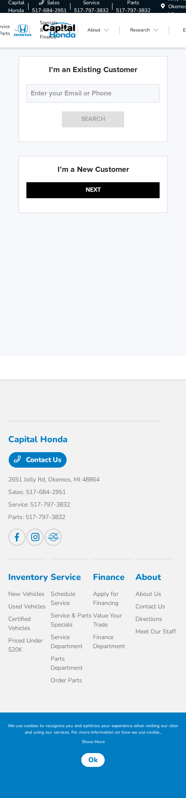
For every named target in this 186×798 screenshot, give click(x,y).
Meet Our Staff (155, 631)
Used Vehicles (27, 606)
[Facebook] (17, 537)
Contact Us (42, 460)
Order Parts (66, 680)
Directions (148, 619)
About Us (148, 594)
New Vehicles (26, 594)
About (148, 577)
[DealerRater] (53, 537)
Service (66, 577)
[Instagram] (35, 537)
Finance (109, 577)
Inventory (28, 577)
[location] (163, 6)
